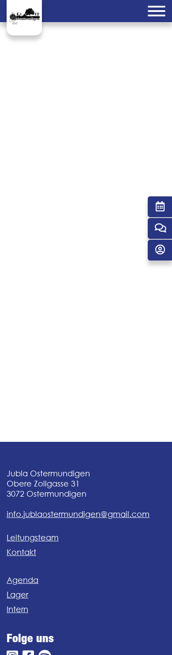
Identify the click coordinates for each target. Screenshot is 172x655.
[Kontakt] (160, 228)
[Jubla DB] (160, 250)
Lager (17, 594)
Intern (17, 609)
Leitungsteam (33, 537)
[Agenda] (160, 206)
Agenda (22, 580)
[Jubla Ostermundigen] (24, 17)
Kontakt (21, 552)
